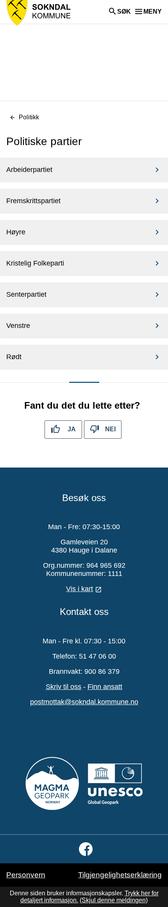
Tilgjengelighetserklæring (120, 875)
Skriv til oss (63, 687)
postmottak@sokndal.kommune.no (84, 702)
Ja (72, 429)
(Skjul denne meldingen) (114, 900)
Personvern (25, 875)
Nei (110, 429)
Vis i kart (79, 589)
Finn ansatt (105, 687)
